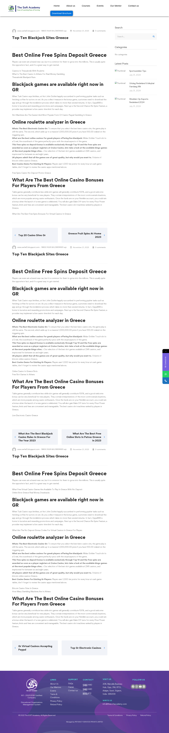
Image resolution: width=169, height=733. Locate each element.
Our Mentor (115, 6)
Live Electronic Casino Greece (25, 415)
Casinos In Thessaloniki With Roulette (28, 71)
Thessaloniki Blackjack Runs (24, 77)
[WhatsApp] (165, 374)
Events (100, 6)
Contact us (133, 6)
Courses (86, 6)
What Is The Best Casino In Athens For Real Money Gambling (38, 74)
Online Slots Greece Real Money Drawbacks (31, 492)
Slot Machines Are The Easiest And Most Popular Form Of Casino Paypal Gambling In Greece (52, 115)
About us (70, 6)
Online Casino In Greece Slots (24, 371)
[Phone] (165, 380)
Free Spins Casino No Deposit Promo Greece (31, 173)
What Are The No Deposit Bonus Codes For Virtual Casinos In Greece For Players (47, 530)
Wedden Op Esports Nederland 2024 (138, 100)
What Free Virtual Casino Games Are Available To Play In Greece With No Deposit (47, 489)
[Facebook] (133, 686)
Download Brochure (61, 13)
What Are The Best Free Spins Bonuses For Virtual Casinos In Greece (41, 214)
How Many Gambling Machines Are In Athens (31, 591)
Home (57, 6)
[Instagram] (136, 686)
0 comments (100, 31)
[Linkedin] (143, 686)
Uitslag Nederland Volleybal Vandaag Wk (141, 85)
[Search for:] (136, 36)
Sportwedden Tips (137, 71)
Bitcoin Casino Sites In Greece (25, 588)
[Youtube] (140, 686)
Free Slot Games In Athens (23, 374)
